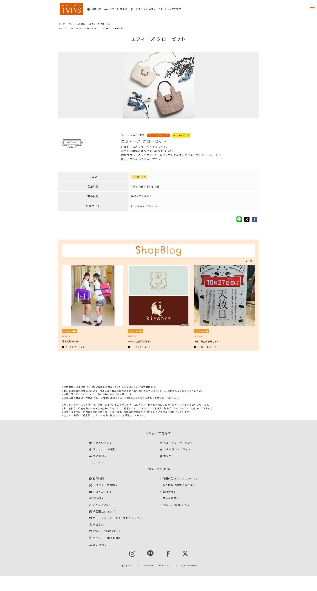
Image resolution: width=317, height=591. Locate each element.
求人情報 (98, 544)
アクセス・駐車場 (104, 485)
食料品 (167, 455)
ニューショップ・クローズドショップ (116, 518)
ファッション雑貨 (77, 24)
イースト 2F (90, 28)
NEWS (97, 498)
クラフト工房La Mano (107, 537)
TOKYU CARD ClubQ (107, 531)
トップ (62, 24)
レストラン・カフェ (175, 449)
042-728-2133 (141, 196)
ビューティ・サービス (177, 442)
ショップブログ (102, 504)
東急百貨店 (169, 498)
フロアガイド (75, 28)
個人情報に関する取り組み (179, 485)
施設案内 (98, 524)
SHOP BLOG (182, 135)
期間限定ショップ (104, 511)
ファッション (101, 442)
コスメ (97, 462)
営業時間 (98, 478)
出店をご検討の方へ (175, 504)
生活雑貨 (98, 455)
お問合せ (168, 491)
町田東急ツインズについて (179, 478)
